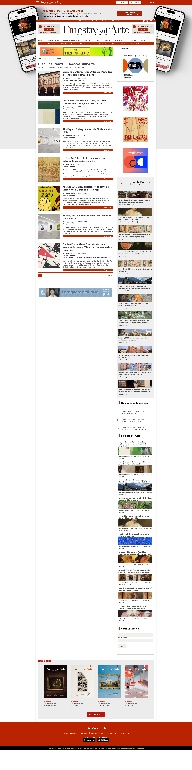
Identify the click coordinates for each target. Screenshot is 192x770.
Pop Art (79, 258)
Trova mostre (120, 41)
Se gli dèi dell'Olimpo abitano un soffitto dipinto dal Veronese (135, 270)
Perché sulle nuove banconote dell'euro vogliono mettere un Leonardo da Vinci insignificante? (132, 444)
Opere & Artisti (53, 41)
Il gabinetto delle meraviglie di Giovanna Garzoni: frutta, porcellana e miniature (132, 607)
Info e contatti (84, 733)
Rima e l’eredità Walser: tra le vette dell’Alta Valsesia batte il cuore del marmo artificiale (133, 322)
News (40, 41)
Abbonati (135, 2)
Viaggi (97, 41)
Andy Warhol (70, 258)
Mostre (73, 44)
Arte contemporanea (77, 80)
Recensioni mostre (71, 41)
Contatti (105, 21)
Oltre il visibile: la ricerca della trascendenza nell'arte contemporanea (133, 535)
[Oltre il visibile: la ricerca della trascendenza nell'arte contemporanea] (135, 541)
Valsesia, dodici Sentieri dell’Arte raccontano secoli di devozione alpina (134, 305)
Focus (93, 44)
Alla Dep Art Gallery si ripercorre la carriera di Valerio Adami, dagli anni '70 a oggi (86, 188)
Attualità (64, 44)
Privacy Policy (113, 733)
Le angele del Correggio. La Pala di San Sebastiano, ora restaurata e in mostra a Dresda (134, 553)
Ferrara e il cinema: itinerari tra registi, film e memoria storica (133, 356)
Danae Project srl (112, 748)
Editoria (113, 44)
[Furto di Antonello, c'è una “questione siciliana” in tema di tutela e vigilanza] (135, 596)
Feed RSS (103, 733)
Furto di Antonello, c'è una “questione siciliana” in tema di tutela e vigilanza (135, 589)
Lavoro (133, 41)
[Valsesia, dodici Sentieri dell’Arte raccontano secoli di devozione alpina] (135, 298)
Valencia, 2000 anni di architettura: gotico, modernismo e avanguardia (133, 339)
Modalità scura (125, 733)
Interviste (83, 44)
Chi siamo (82, 21)
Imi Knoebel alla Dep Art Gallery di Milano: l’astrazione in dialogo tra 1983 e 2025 (85, 102)
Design (107, 41)
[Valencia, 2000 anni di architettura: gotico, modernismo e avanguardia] (135, 333)
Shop (143, 41)
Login (122, 2)
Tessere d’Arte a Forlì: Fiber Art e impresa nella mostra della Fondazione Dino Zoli (134, 373)
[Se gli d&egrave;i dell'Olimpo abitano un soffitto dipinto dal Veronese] (135, 264)
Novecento (88, 258)
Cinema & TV (135, 44)
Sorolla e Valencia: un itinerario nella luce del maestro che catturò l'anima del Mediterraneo (134, 391)
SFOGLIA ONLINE (50, 703)
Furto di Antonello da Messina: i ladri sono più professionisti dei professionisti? (134, 463)
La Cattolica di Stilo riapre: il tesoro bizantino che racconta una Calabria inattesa (134, 201)
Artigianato (102, 44)
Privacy (119, 748)
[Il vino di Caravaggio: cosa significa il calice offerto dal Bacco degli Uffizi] (135, 212)
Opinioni (87, 41)
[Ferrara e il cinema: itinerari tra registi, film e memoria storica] (135, 350)
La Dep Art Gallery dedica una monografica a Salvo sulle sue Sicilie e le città (86, 159)
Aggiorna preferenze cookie (128, 748)
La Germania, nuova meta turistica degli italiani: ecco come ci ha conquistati (135, 499)
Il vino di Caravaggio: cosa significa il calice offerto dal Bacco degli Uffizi (133, 218)
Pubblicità (115, 21)
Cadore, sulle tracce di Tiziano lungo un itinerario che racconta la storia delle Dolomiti (134, 287)
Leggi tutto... (108, 92)
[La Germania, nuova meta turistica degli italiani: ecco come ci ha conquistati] (135, 505)
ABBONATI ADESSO (96, 714)
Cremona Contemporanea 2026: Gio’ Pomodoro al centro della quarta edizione (87, 73)
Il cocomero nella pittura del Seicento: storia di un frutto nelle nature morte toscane (134, 253)
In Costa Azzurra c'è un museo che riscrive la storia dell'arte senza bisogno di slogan (134, 236)
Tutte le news (52, 44)
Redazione (68, 78)
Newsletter (93, 21)
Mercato (123, 44)
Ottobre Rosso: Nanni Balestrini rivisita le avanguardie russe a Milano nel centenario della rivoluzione (87, 247)
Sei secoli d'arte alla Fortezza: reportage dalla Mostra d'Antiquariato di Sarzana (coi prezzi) (134, 571)
